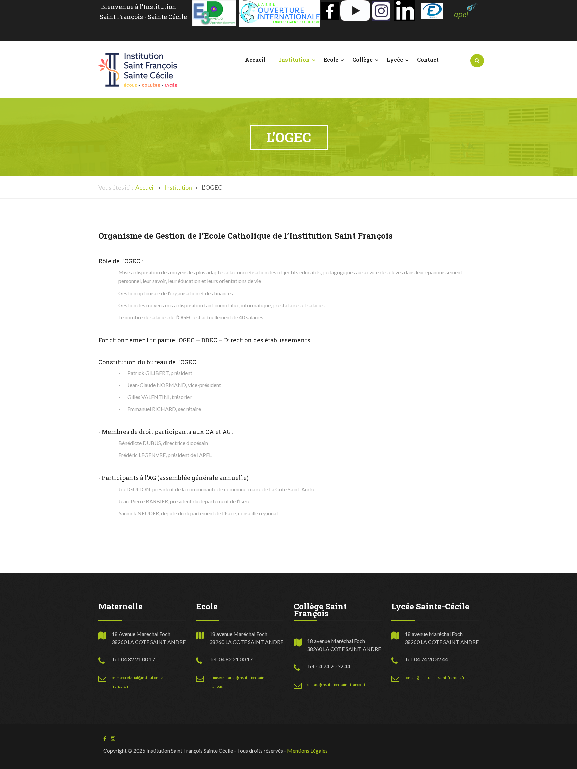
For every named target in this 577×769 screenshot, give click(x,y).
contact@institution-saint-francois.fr (337, 684)
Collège (362, 59)
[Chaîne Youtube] (355, 10)
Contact (428, 59)
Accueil (255, 59)
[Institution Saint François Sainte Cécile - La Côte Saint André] (137, 69)
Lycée (395, 59)
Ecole (331, 59)
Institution (294, 59)
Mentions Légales (307, 750)
